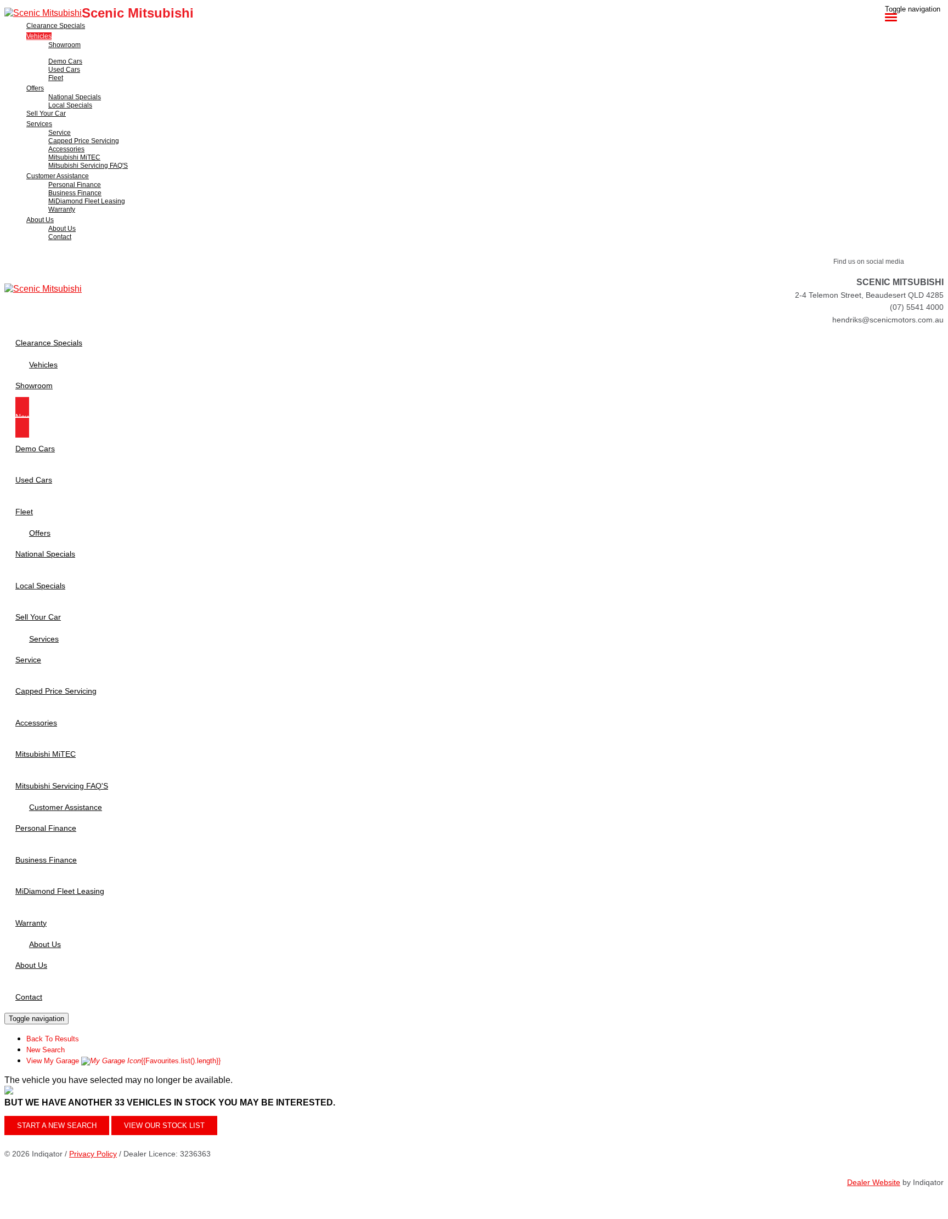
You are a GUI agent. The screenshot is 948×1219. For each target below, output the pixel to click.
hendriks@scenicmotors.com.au (888, 319)
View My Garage (123, 1061)
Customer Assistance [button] (57, 176)
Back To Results (52, 1039)
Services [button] (39, 124)
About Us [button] (40, 220)
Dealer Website (873, 1182)
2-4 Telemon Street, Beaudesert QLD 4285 (869, 295)
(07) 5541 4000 (917, 307)
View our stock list (164, 1125)
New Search (45, 1050)
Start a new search (57, 1125)
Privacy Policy (93, 1153)
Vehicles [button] (39, 36)
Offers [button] (35, 88)
